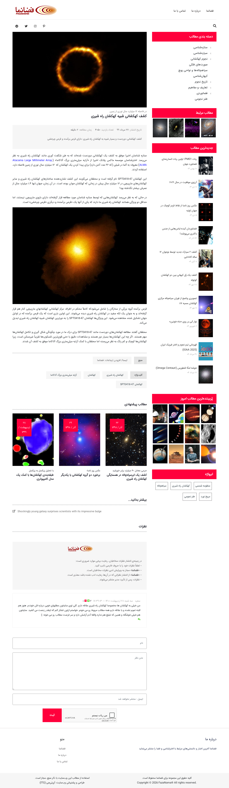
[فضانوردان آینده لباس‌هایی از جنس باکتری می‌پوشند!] (206, 236)
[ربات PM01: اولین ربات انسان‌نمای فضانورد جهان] (206, 166)
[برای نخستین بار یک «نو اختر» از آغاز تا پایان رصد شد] (208, 454)
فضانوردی (202, 93)
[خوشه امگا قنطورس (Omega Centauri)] (206, 375)
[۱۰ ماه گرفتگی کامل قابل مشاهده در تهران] (176, 433)
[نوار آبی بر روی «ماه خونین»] (206, 329)
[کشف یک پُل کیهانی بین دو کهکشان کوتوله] (206, 282)
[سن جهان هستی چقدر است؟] (192, 433)
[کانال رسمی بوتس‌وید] (17, 26)
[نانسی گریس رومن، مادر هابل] (192, 454)
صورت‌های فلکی (198, 65)
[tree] (184, 72)
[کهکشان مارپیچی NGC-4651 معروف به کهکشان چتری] (208, 128)
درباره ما (196, 11)
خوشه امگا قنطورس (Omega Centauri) (176, 368)
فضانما (210, 11)
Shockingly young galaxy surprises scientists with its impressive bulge (58, 512)
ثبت (52, 715)
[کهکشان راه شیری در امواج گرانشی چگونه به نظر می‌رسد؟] (192, 128)
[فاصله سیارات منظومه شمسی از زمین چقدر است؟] (176, 413)
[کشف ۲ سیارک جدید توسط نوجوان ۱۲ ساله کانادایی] (206, 259)
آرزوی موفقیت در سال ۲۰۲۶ (183, 182)
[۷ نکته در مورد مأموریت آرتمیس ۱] (160, 413)
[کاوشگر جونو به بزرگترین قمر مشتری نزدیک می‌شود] (160, 454)
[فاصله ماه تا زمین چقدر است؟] (208, 413)
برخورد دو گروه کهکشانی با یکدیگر (80, 475)
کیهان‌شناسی (200, 76)
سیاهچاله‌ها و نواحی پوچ (193, 70)
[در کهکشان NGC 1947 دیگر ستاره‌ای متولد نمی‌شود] (160, 128)
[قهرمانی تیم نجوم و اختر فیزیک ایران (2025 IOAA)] (206, 352)
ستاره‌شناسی (200, 47)
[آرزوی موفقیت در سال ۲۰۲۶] (206, 189)
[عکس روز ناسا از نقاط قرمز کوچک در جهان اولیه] (206, 213)
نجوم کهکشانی (199, 59)
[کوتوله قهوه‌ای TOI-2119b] (192, 413)
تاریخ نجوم (201, 82)
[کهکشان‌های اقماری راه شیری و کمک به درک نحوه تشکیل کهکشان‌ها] (176, 128)
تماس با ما (180, 11)
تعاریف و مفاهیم (198, 88)
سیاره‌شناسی (200, 53)
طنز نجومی (201, 99)
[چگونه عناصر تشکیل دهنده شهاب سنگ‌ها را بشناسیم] (160, 433)
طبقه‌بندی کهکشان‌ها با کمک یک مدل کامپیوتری (35, 477)
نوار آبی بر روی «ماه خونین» (183, 322)
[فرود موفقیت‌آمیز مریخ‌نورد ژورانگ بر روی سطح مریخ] (176, 454)
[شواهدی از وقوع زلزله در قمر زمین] (208, 433)
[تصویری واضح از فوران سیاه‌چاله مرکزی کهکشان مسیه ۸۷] (206, 305)
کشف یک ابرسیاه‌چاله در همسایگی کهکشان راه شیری (127, 477)
